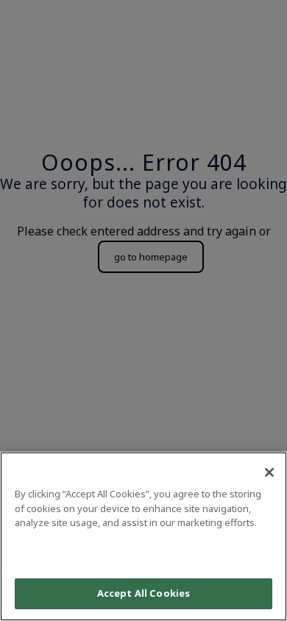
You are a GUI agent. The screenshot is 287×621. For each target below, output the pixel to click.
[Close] (269, 472)
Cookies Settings (143, 551)
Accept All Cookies (143, 593)
